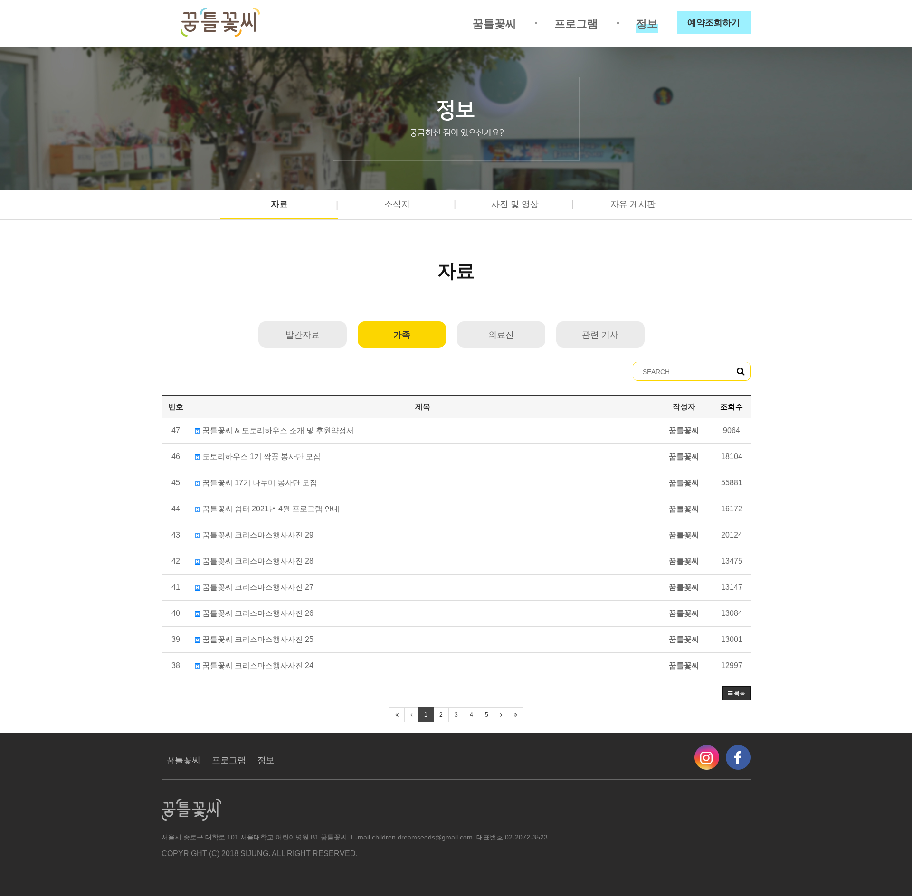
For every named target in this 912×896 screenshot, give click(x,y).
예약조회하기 (713, 23)
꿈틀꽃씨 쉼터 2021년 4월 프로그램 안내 (270, 509)
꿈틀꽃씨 (494, 24)
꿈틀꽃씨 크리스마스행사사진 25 (257, 639)
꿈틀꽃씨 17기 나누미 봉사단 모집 (258, 483)
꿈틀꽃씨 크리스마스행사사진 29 (257, 535)
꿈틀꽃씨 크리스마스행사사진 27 (257, 587)
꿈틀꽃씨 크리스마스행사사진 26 (257, 613)
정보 (647, 24)
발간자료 (302, 335)
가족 (401, 335)
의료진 (501, 335)
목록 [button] (738, 693)
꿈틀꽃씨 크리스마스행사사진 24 (257, 665)
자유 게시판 (633, 204)
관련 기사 (600, 335)
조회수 (731, 407)
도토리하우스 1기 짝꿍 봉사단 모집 (260, 457)
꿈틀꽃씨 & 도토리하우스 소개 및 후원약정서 (277, 430)
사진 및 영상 (515, 204)
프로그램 (576, 24)
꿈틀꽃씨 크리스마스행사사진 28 (257, 561)
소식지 (397, 204)
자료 (279, 204)
